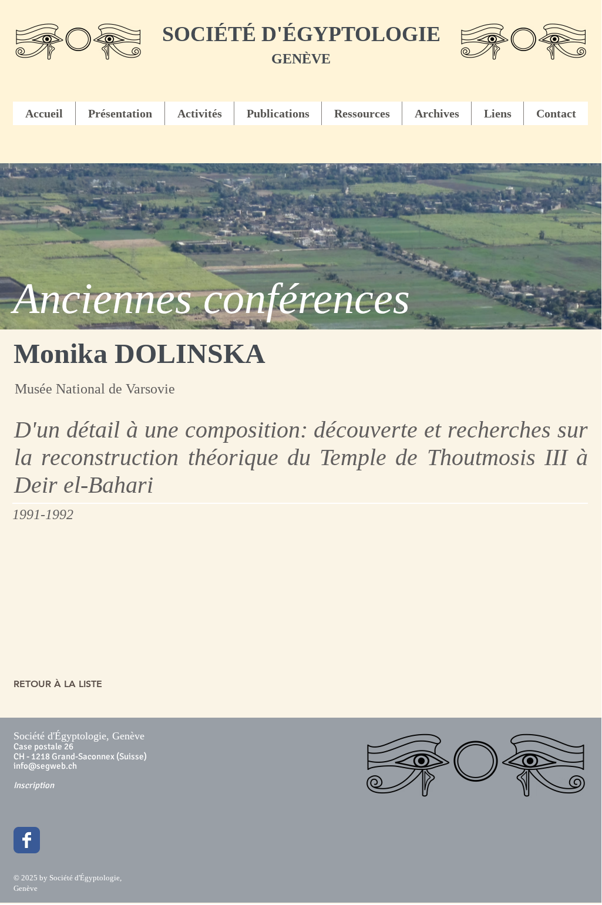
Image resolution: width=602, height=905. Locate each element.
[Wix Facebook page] (27, 840)
